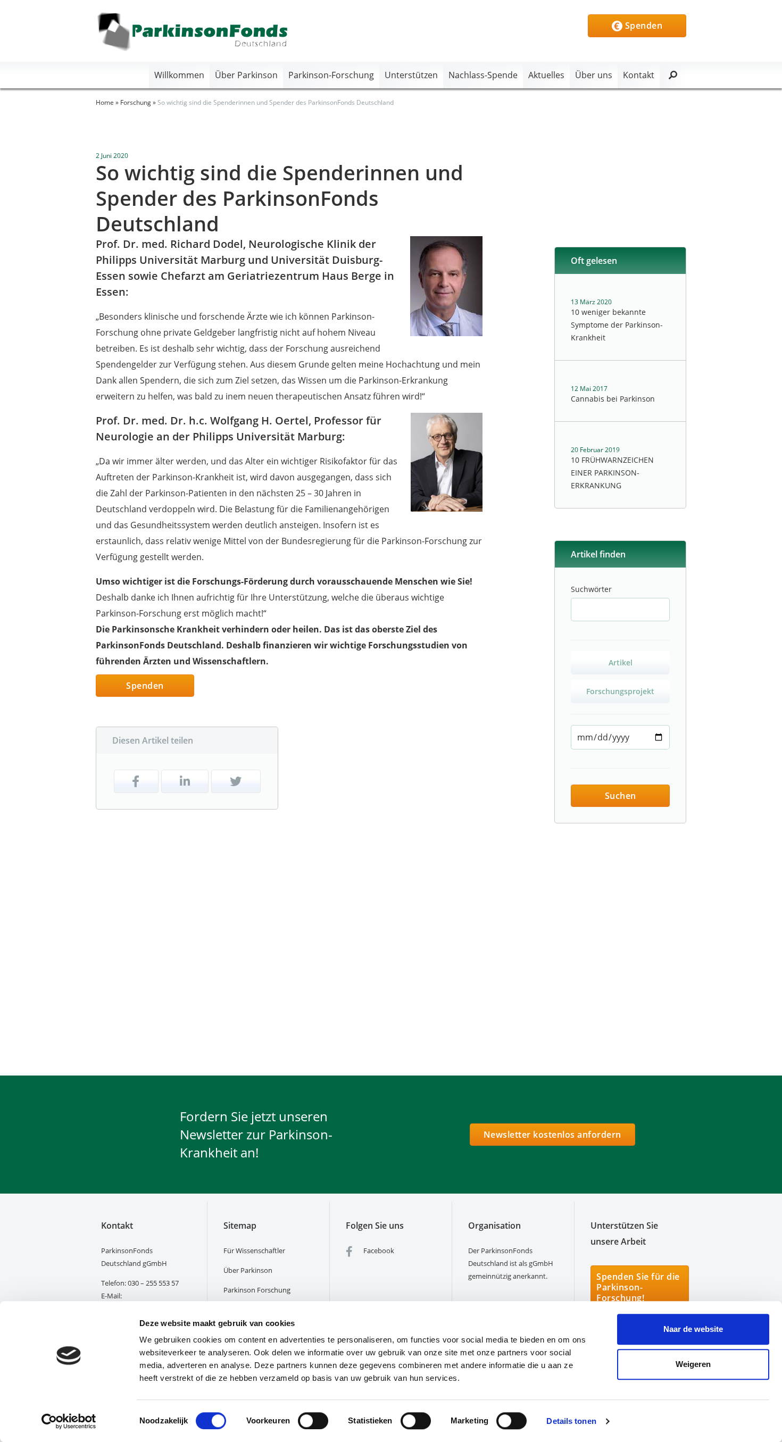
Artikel (621, 662)
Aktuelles (546, 75)
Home (105, 102)
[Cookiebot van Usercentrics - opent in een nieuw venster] (68, 1421)
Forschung (135, 102)
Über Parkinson (246, 75)
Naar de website (693, 1328)
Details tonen (571, 1421)
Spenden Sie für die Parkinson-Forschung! (638, 1287)
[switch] (313, 1420)
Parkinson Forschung (256, 1290)
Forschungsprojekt (620, 691)
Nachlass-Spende (483, 75)
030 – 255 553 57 (153, 1283)
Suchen (620, 796)
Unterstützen (411, 75)
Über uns (593, 75)
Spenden (642, 25)
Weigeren (693, 1364)
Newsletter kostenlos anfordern (552, 1134)
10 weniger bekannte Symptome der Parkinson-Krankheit (617, 325)
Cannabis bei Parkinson (613, 399)
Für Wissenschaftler (254, 1250)
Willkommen (179, 75)
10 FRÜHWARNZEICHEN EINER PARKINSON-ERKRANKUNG (612, 472)
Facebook (378, 1250)
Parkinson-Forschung (331, 75)
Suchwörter (591, 589)
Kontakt (638, 75)
